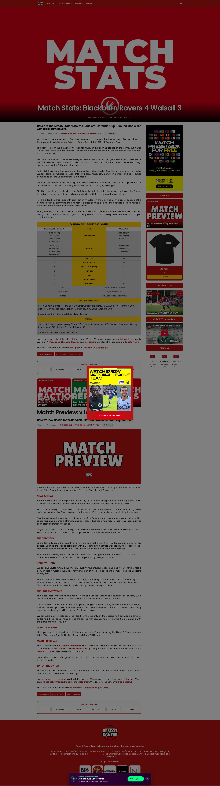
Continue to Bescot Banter (110, 415)
